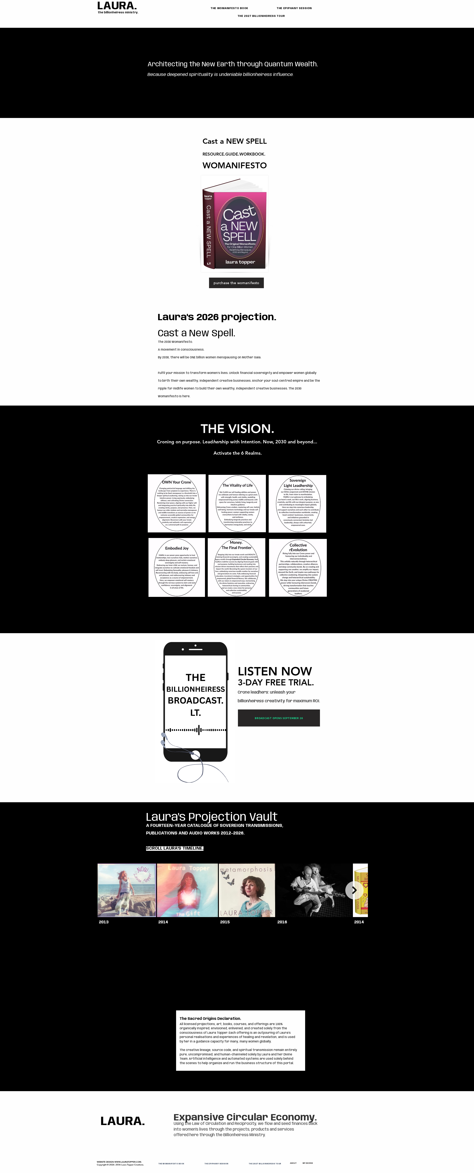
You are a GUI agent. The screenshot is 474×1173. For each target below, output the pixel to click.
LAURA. (117, 6)
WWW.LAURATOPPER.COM (127, 1162)
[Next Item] (354, 890)
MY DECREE (308, 1163)
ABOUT (293, 1163)
